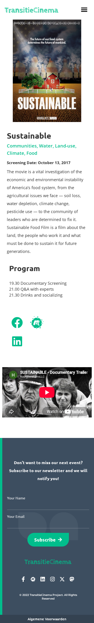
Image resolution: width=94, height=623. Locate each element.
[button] (84, 10)
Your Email (15, 516)
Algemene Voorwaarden (47, 619)
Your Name (16, 498)
